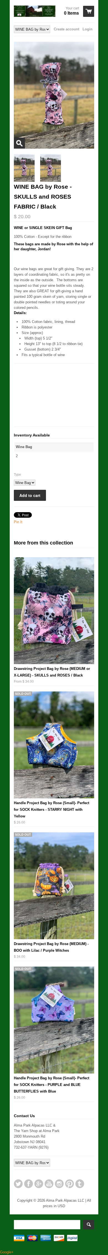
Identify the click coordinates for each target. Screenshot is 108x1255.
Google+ (38, 1183)
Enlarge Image (19, 143)
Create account (66, 29)
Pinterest (69, 1183)
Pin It (18, 522)
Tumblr (79, 1183)
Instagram (59, 1183)
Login (87, 29)
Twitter (18, 1183)
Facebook (28, 1183)
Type (17, 475)
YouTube (49, 1183)
